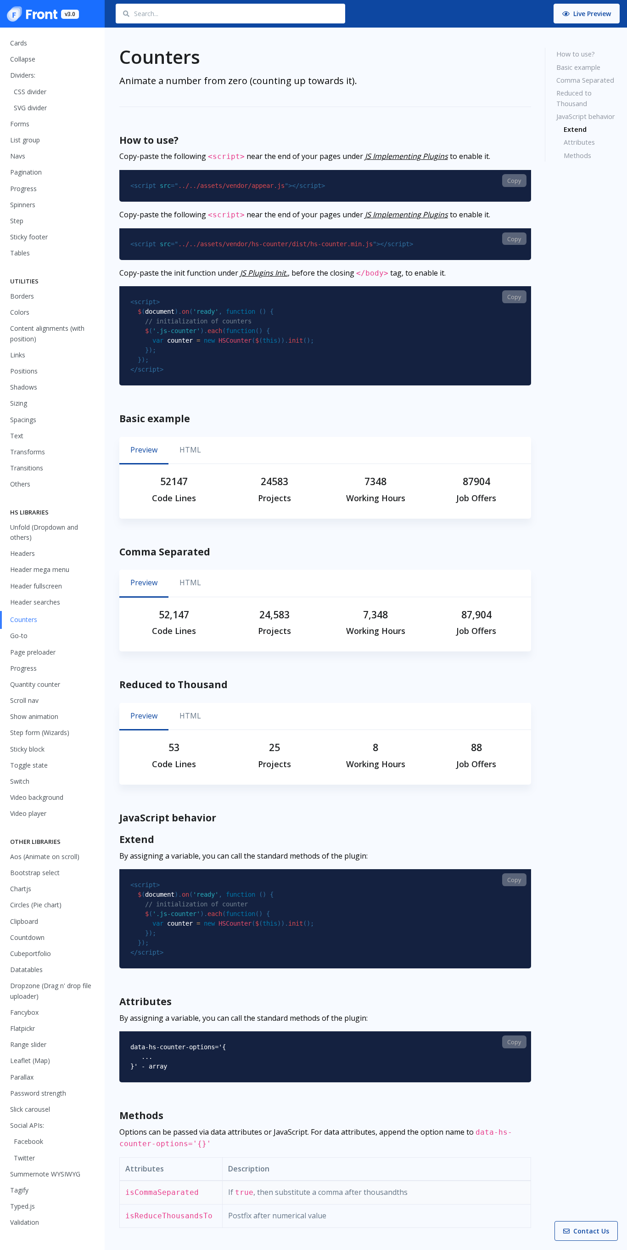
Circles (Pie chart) (36, 904)
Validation (24, 1222)
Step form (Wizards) (39, 732)
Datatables (26, 969)
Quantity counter (35, 684)
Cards (18, 43)
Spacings (23, 419)
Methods (577, 155)
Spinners (22, 204)
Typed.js (22, 1206)
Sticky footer (29, 236)
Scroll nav (24, 700)
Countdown (27, 937)
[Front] (32, 14)
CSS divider (30, 91)
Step (16, 220)
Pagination (26, 172)
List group (25, 140)
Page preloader (33, 652)
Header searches (35, 602)
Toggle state (29, 765)
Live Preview (591, 13)
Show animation (34, 716)
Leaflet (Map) (30, 1060)
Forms (19, 123)
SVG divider (30, 107)
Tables (20, 253)
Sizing (18, 403)
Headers (22, 553)
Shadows (23, 387)
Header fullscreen (36, 586)
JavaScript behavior (585, 116)
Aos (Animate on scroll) (44, 856)
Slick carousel (30, 1109)
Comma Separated (585, 80)
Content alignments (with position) (47, 333)
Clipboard (24, 921)
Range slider (28, 1044)
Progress (23, 188)
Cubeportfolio (30, 953)
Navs (17, 156)
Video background (36, 797)
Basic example (578, 67)
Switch (19, 781)
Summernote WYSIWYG (45, 1174)
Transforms (27, 451)
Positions (24, 371)
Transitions (26, 468)
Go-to (19, 635)
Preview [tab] (143, 450)
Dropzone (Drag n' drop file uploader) (50, 990)
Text (16, 435)
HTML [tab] (190, 450)
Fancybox (24, 1012)
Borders (22, 296)
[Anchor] (185, 141)
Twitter (24, 1158)
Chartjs (20, 888)
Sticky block (27, 749)
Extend (575, 129)
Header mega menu (39, 569)
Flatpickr (22, 1028)
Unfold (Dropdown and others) (44, 532)
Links (17, 355)
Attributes (579, 142)
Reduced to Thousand (574, 98)
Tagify (19, 1190)
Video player (28, 813)
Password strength (38, 1093)
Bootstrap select (35, 872)
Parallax (22, 1077)
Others (20, 484)
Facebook (28, 1141)
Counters (23, 619)
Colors (19, 312)
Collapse (22, 59)
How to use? (575, 53)
